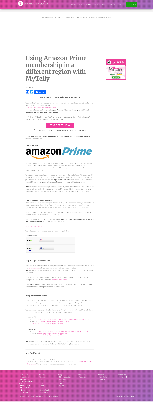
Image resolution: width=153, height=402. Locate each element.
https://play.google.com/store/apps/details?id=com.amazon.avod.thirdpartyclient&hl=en (50, 322)
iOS (41, 381)
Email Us (102, 379)
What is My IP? (25, 390)
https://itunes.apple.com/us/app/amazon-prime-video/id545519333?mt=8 (61, 331)
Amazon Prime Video (59, 280)
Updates (62, 386)
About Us (82, 377)
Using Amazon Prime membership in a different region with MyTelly (88, 17)
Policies (132, 396)
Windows (43, 377)
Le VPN (73, 4)
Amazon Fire (44, 392)
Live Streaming (65, 377)
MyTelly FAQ (59, 17)
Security (62, 381)
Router (42, 388)
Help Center (103, 377)
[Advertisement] (76, 38)
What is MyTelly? (26, 388)
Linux (42, 386)
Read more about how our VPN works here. (41, 108)
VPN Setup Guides (100, 4)
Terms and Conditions (122, 396)
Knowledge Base (47, 17)
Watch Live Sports (117, 4)
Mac (41, 379)
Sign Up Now (131, 4)
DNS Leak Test (25, 392)
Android (42, 383)
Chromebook (44, 390)
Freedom (62, 379)
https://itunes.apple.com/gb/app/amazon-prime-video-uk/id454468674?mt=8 (62, 319)
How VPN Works (85, 4)
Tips (60, 383)
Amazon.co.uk (34, 268)
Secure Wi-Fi (24, 377)
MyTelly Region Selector (34, 226)
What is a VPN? (25, 386)
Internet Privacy (26, 379)
